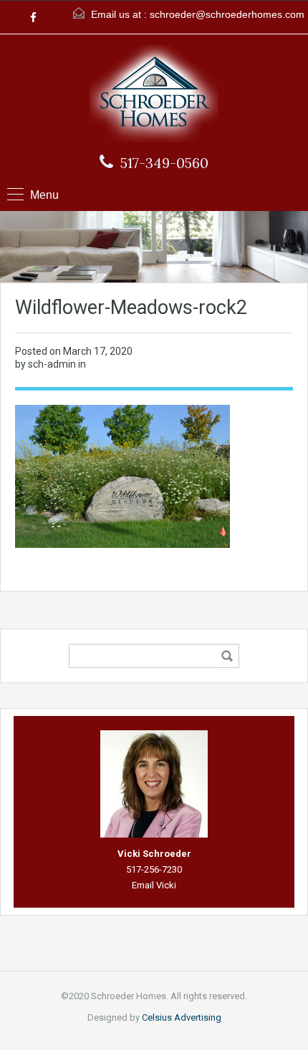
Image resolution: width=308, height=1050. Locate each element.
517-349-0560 (164, 163)
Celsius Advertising (181, 1017)
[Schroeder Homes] (154, 95)
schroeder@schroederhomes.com (227, 14)
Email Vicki (154, 885)
